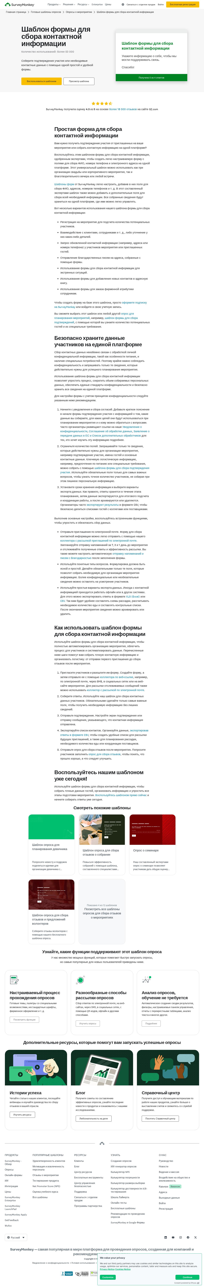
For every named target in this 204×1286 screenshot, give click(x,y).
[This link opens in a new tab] (165, 1237)
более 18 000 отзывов (123, 109)
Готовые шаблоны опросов (46, 12)
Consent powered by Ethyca (185, 1283)
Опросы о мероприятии (79, 12)
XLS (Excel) (133, 596)
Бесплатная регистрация (182, 4)
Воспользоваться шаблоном (41, 81)
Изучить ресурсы (22, 1114)
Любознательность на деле (93, 1118)
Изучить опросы (87, 1023)
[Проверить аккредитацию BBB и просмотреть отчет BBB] (66, 1275)
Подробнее (151, 1023)
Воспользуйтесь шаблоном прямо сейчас (121, 795)
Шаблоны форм (64, 184)
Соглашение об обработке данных (110, 431)
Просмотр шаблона (79, 81)
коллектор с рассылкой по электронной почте (115, 690)
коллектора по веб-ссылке (116, 677)
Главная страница (16, 12)
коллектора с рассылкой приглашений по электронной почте (98, 540)
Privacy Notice (107, 1269)
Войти (161, 4)
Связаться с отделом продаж (141, 4)
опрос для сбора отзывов (105, 754)
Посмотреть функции (24, 1019)
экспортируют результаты (103, 504)
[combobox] (16, 1237)
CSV (62, 601)
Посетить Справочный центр (160, 1118)
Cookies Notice (123, 1269)
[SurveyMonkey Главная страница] (20, 4)
